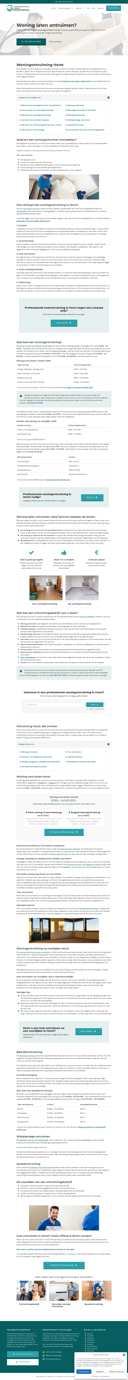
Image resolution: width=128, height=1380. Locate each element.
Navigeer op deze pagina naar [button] (30, 97)
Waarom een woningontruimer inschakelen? (41, 105)
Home (53, 8)
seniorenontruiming (59, 854)
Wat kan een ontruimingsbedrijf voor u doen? (42, 125)
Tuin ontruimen (74, 752)
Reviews (101, 8)
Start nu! (90, 497)
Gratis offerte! (62, 323)
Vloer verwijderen (28, 657)
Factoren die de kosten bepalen (35, 120)
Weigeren (100, 1372)
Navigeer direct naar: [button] (26, 744)
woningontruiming (31, 209)
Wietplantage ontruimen (79, 120)
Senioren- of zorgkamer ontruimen (37, 757)
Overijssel (90, 1351)
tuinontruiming (53, 901)
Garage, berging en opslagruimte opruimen (41, 762)
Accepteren (83, 1372)
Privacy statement (69, 1376)
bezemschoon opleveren (70, 849)
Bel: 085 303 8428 (32, 41)
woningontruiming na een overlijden (35, 952)
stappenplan (21, 211)
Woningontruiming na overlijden (82, 110)
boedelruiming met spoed (40, 1167)
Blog (93, 8)
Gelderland (91, 1340)
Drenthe (90, 1334)
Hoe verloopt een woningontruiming (37, 110)
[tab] (64, 97)
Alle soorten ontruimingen (33, 130)
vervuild (72, 883)
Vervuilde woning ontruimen (34, 766)
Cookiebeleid (95, 1376)
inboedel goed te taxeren (88, 908)
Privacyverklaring (104, 1376)
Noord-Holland (92, 1349)
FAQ (88, 8)
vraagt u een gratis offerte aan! (79, 387)
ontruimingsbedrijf (87, 617)
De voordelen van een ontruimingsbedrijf (86, 130)
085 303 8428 (36, 403)
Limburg (90, 1344)
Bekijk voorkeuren (116, 1372)
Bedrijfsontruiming (76, 115)
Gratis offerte (113, 8)
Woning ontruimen (75, 105)
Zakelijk (79, 8)
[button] (124, 1355)
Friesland (90, 1338)
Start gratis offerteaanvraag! (62, 832)
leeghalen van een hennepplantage (34, 1140)
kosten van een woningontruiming (33, 346)
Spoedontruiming (75, 125)
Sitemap (59, 1376)
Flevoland (90, 1336)
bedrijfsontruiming (27, 1056)
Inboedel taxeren (75, 757)
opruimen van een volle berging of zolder (83, 864)
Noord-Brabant (92, 1346)
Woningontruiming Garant (45, 1376)
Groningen (90, 1342)
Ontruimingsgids (64, 8)
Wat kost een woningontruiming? (36, 115)
